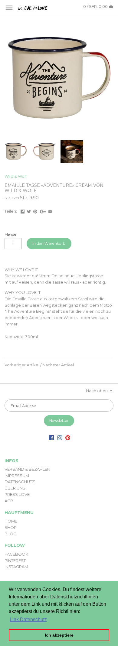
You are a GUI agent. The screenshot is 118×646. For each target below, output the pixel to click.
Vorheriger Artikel (22, 364)
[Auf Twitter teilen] (29, 210)
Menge (10, 234)
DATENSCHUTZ (20, 481)
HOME (11, 521)
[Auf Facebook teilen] (23, 210)
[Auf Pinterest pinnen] (35, 210)
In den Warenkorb (49, 243)
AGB (9, 500)
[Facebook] (51, 437)
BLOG (10, 533)
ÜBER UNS (15, 488)
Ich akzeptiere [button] (59, 635)
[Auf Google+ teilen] (43, 210)
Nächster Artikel (58, 364)
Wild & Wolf (16, 176)
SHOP (11, 527)
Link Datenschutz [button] (28, 619)
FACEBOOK (16, 554)
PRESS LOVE (17, 494)
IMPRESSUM (17, 475)
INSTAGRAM (16, 566)
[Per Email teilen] (50, 210)
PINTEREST (15, 560)
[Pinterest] (67, 437)
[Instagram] (59, 437)
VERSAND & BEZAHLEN (27, 469)
